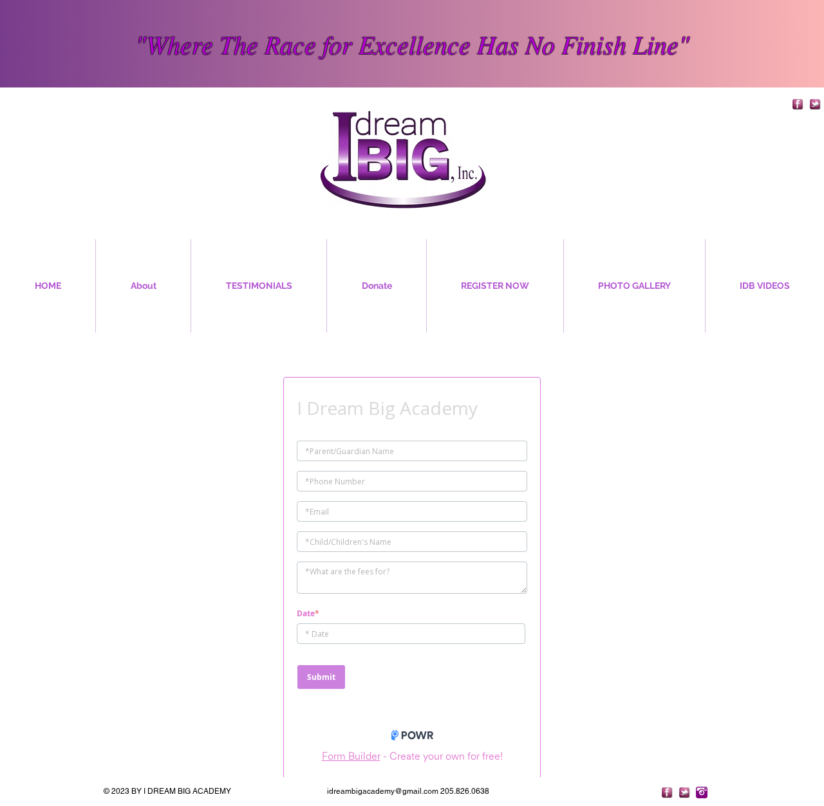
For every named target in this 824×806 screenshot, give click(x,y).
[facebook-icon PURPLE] (797, 104)
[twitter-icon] (815, 104)
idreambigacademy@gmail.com (382, 800)
